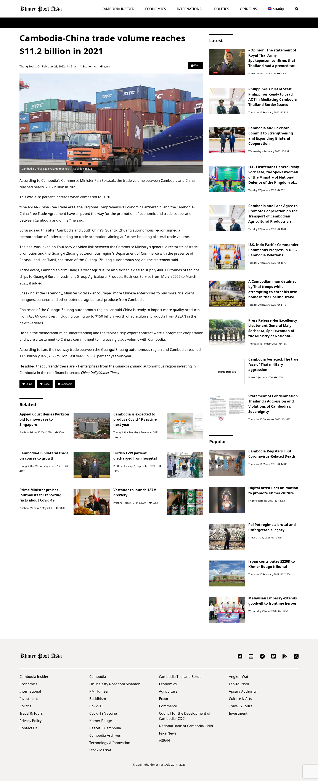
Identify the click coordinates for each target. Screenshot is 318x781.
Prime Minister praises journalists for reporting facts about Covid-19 (40, 495)
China (28, 383)
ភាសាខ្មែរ (278, 8)
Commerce (168, 706)
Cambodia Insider (118, 8)
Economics (155, 8)
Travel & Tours (31, 713)
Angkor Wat (238, 676)
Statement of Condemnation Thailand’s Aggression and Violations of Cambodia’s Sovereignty (273, 404)
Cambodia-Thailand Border (181, 676)
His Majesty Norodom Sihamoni (115, 684)
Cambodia (66, 383)
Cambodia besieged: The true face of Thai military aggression (273, 364)
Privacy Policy (30, 720)
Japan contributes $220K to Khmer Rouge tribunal (271, 564)
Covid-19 (96, 706)
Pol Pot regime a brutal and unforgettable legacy (272, 527)
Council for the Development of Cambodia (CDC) (184, 716)
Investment (28, 698)
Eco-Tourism (239, 684)
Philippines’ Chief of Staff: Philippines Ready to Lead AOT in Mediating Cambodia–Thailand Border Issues (273, 97)
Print (197, 65)
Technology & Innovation (109, 742)
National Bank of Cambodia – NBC (186, 726)
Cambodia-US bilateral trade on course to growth (43, 456)
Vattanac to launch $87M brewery (135, 492)
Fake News (168, 733)
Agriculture (168, 691)
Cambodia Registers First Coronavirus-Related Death (271, 454)
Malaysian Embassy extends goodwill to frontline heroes (272, 601)
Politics (221, 8)
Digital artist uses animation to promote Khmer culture (273, 490)
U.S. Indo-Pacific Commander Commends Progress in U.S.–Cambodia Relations (273, 249)
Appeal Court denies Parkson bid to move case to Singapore (44, 419)
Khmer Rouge (100, 720)
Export (164, 698)
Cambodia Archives (105, 735)
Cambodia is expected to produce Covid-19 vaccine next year (135, 419)
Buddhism (97, 698)
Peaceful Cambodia (105, 728)
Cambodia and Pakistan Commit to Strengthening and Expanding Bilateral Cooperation (270, 136)
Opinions (248, 8)
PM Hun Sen (99, 691)
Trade (46, 383)
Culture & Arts (240, 698)
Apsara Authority (243, 691)
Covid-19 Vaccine (103, 713)
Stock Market (100, 750)
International (190, 8)
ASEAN (164, 740)
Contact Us (28, 728)
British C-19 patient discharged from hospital (135, 456)
